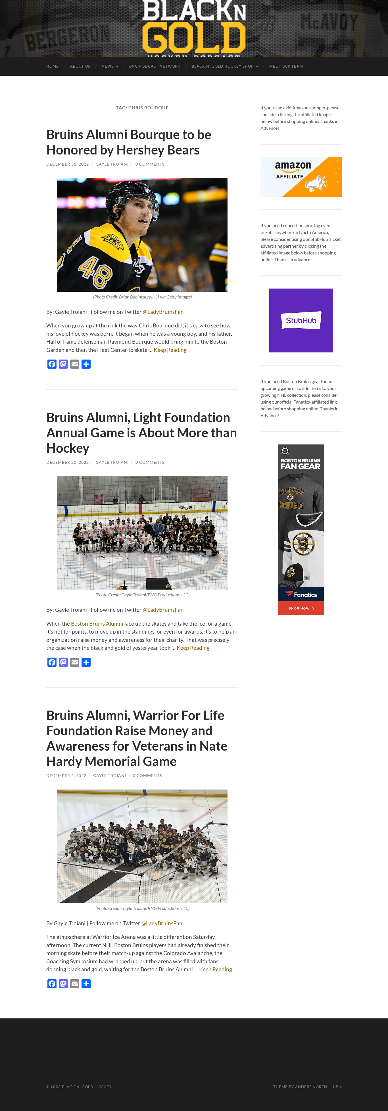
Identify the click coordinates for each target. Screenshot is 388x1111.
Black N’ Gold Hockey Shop (223, 66)
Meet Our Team (286, 66)
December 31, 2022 (67, 164)
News (108, 66)
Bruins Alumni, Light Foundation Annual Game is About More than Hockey (141, 433)
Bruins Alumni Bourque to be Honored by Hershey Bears (128, 142)
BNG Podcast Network (154, 66)
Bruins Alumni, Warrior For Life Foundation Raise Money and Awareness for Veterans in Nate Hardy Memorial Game (137, 738)
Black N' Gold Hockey (87, 1087)
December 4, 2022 (66, 775)
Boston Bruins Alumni (97, 623)
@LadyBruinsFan (163, 311)
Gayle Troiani (112, 164)
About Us (80, 66)
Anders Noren (311, 1087)
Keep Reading (170, 349)
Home (52, 66)
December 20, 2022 (67, 462)
